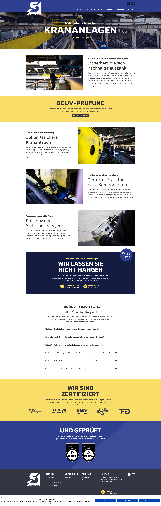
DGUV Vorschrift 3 (52, 485)
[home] (33, 8)
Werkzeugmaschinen (94, 9)
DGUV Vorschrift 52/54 (53, 483)
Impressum (85, 477)
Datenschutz (86, 480)
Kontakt (131, 9)
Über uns (109, 9)
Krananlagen (77, 9)
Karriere (120, 9)
